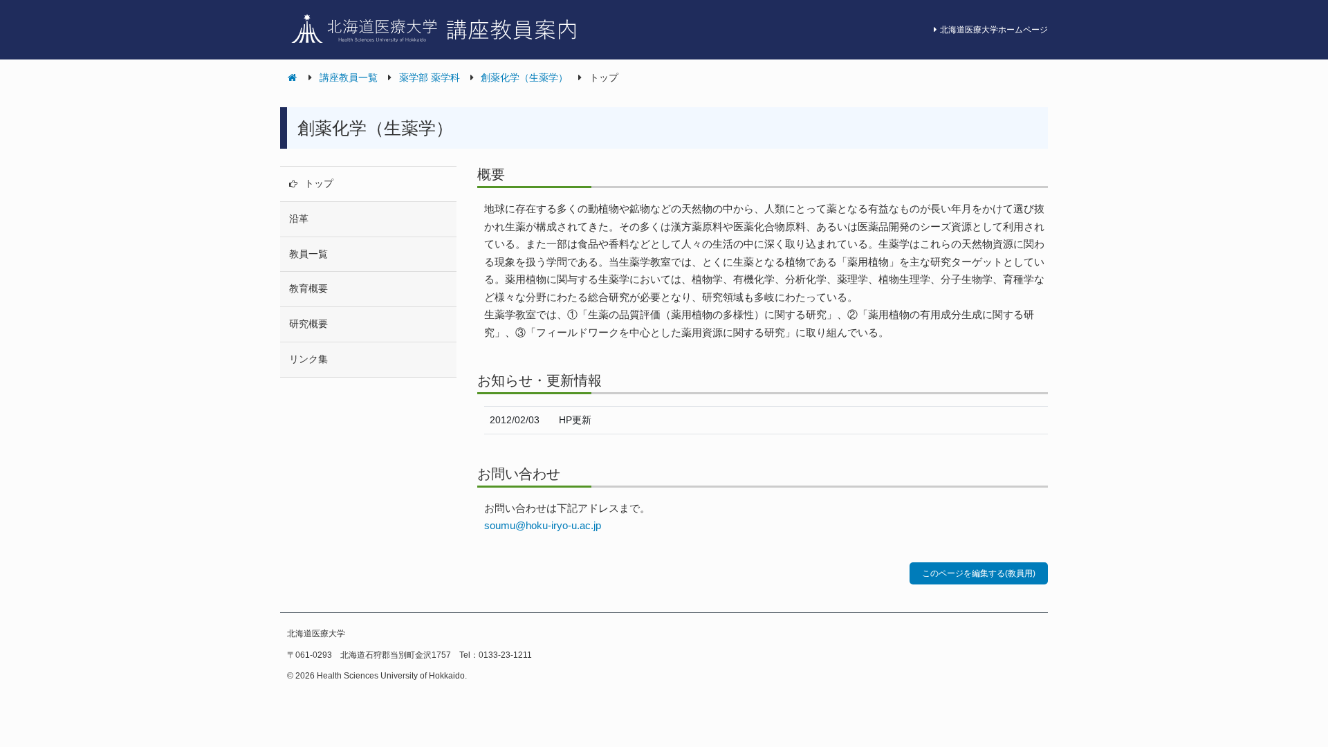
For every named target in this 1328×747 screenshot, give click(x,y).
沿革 (298, 218)
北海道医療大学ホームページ (994, 30)
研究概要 (308, 323)
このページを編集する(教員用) (978, 573)
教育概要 (308, 288)
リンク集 (308, 359)
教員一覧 (308, 253)
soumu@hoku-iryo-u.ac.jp (542, 525)
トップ (318, 183)
